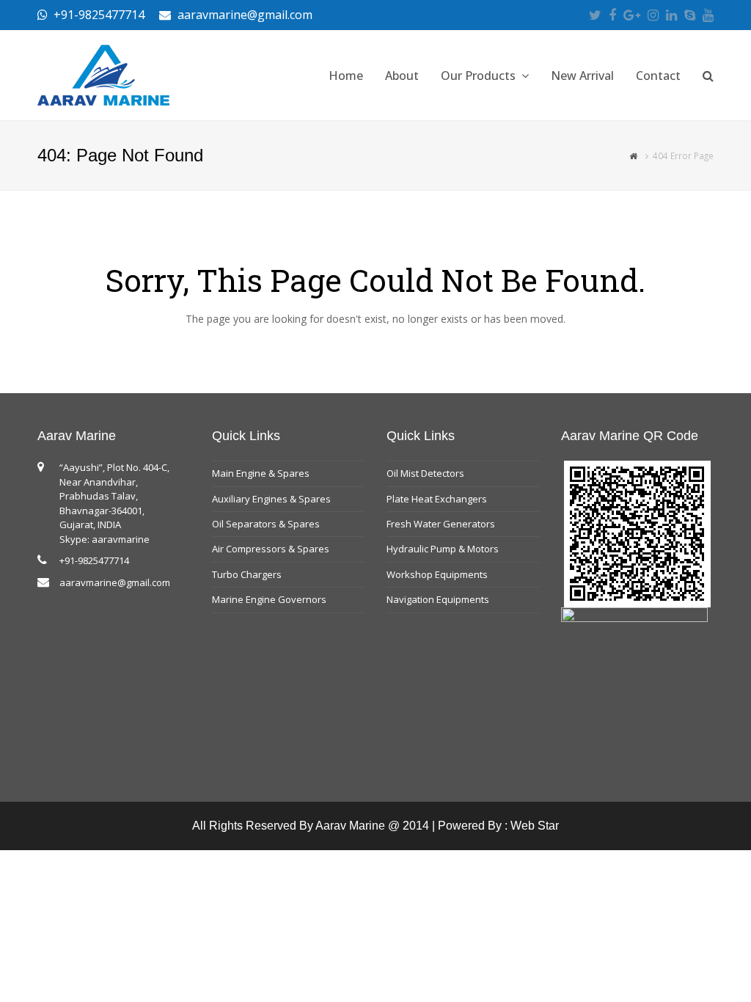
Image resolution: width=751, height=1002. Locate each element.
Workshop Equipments (437, 574)
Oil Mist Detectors (425, 473)
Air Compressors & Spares (270, 548)
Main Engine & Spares (260, 473)
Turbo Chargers (247, 574)
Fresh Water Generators (441, 523)
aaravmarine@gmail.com (114, 582)
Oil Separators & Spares (266, 523)
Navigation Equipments (438, 599)
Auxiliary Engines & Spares (271, 498)
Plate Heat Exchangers (437, 498)
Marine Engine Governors (269, 599)
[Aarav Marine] (103, 74)
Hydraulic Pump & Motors (443, 548)
